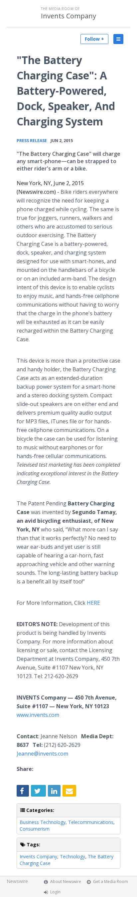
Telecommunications (90, 822)
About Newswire (65, 881)
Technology (72, 856)
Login (55, 892)
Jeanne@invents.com (42, 753)
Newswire (17, 881)
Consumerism (35, 829)
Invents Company (68, 16)
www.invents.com (38, 715)
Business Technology (43, 822)
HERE (93, 602)
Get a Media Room (110, 881)
